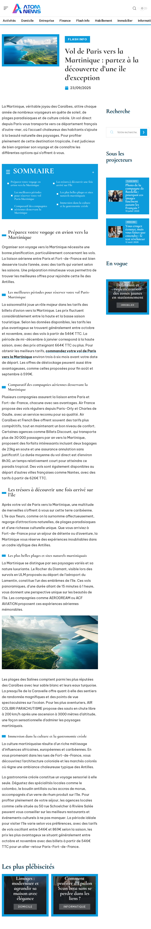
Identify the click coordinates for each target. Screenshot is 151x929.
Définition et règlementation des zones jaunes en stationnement (127, 291)
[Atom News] (26, 8)
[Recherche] (134, 8)
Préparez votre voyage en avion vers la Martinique (26, 183)
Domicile (25, 906)
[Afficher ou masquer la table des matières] (74, 172)
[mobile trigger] (7, 8)
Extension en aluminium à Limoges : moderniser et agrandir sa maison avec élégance (25, 883)
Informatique (75, 906)
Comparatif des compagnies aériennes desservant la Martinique (30, 209)
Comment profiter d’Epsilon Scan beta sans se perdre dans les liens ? (74, 888)
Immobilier (127, 305)
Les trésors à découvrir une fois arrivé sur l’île (74, 183)
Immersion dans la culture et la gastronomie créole (75, 204)
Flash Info (77, 39)
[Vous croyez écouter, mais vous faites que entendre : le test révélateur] (115, 232)
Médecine (131, 222)
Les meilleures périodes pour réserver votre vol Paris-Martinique (27, 195)
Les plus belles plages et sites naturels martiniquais (76, 193)
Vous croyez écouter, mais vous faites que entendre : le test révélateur (135, 232)
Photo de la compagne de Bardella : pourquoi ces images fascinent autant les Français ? (134, 196)
